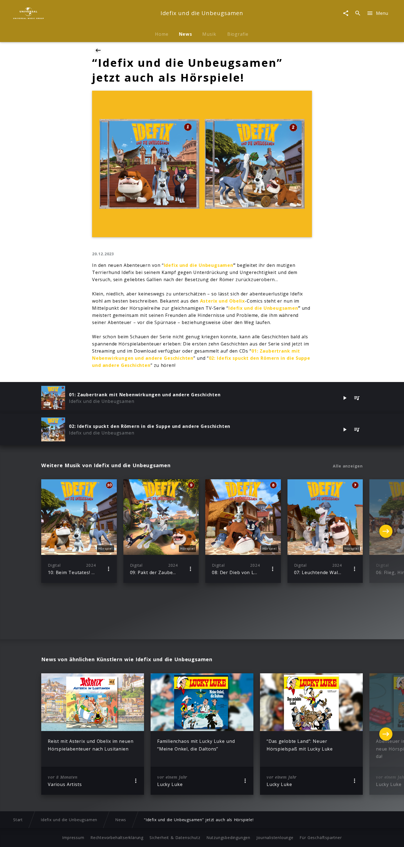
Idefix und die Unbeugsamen (198, 265)
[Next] (385, 531)
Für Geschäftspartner (321, 837)
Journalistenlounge (274, 837)
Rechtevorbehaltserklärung (116, 837)
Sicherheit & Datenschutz (175, 837)
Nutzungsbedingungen (228, 837)
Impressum (73, 837)
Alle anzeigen (348, 466)
